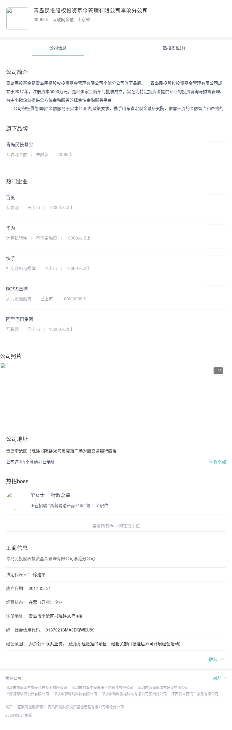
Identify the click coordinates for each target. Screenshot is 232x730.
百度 (10, 197)
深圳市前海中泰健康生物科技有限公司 (102, 687)
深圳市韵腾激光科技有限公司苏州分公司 (134, 693)
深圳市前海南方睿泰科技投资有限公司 (36, 687)
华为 (10, 227)
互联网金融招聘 (30, 706)
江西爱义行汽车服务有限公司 (194, 693)
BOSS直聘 (17, 288)
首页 (9, 706)
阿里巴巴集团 (19, 319)
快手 (10, 258)
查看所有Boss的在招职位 (116, 525)
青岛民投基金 (19, 144)
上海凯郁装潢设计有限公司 (27, 693)
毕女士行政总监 (50, 495)
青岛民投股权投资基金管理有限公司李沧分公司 (86, 706)
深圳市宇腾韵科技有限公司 (75, 693)
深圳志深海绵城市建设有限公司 (163, 687)
